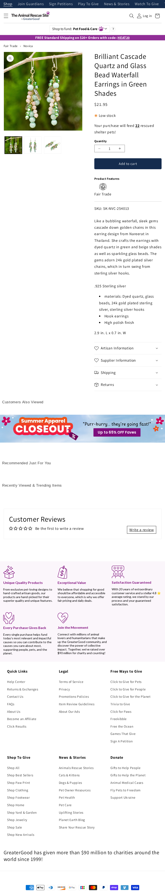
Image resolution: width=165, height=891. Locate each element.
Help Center (16, 681)
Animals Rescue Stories (76, 768)
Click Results (16, 726)
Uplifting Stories (71, 812)
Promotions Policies (74, 696)
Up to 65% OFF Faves (117, 432)
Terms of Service (71, 681)
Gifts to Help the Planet (127, 775)
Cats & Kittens (69, 775)
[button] (6, 16)
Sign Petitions (61, 4)
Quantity (100, 141)
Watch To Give (147, 4)
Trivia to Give (120, 704)
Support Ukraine (122, 797)
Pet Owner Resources (75, 790)
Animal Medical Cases (126, 782)
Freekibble (118, 719)
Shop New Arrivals (20, 834)
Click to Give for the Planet (130, 696)
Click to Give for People (128, 689)
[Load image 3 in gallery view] (52, 145)
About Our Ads (69, 711)
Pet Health (67, 797)
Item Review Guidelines (77, 704)
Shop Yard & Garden (22, 812)
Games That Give (123, 733)
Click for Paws (120, 711)
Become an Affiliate (22, 719)
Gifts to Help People (125, 768)
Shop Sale (14, 827)
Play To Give (88, 4)
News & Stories (116, 4)
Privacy (64, 689)
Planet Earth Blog (72, 820)
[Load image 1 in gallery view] (13, 145)
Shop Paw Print (18, 782)
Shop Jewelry (17, 820)
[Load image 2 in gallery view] (32, 145)
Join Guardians (31, 4)
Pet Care (65, 805)
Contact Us (15, 696)
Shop (7, 4)
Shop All (13, 768)
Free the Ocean (121, 726)
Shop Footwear (18, 797)
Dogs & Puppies (70, 782)
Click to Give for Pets (126, 681)
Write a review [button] (141, 529)
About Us (13, 711)
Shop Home (15, 805)
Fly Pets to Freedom (125, 790)
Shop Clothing (17, 790)
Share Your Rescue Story (77, 827)
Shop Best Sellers (20, 775)
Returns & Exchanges (22, 689)
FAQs (10, 704)
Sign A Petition (121, 741)
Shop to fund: (75, 28)
